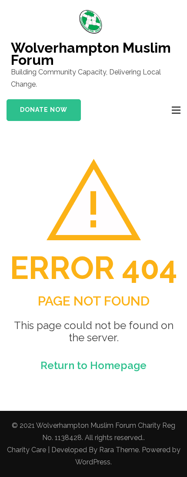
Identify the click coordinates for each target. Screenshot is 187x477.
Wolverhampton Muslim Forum (91, 54)
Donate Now (43, 109)
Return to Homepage (93, 365)
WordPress (92, 462)
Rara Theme (119, 450)
